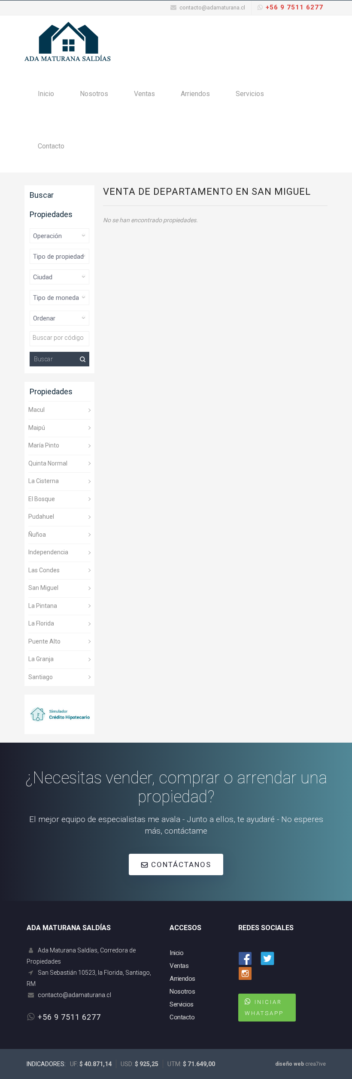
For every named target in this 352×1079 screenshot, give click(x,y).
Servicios (250, 94)
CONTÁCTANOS (180, 864)
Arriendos (195, 94)
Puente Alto (44, 641)
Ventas (144, 94)
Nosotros (94, 94)
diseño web (289, 1064)
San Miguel (43, 587)
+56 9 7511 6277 (294, 7)
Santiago (40, 677)
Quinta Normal (47, 463)
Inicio (46, 94)
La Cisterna (43, 481)
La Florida (41, 623)
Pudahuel (41, 516)
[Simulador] (59, 714)
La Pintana (42, 605)
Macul (36, 409)
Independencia (48, 552)
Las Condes (44, 570)
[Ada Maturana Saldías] (67, 41)
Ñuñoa (37, 534)
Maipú (36, 427)
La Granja (41, 659)
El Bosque (41, 499)
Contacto (51, 146)
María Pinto (43, 445)
